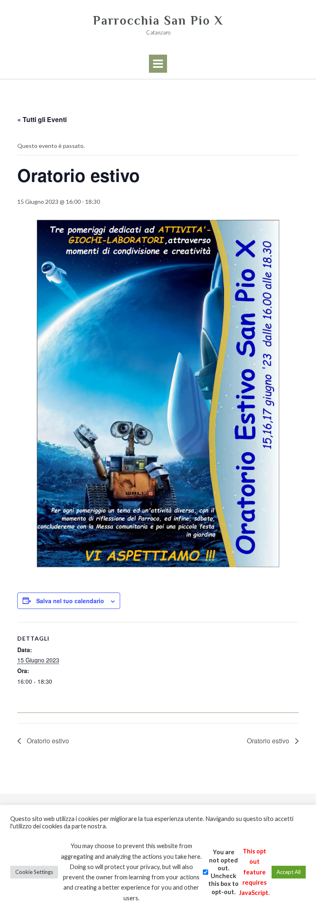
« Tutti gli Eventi (42, 119)
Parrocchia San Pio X (158, 21)
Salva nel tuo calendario (70, 601)
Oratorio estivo (47, 740)
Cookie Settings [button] (34, 872)
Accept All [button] (288, 872)
